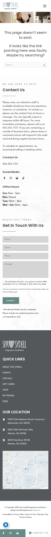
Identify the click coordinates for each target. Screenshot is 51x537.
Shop (5, 390)
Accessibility (7, 514)
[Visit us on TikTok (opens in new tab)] (23, 178)
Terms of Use (31, 514)
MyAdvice (36, 510)
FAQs (5, 401)
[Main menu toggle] (44, 6)
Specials (7, 378)
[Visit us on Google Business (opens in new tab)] (17, 178)
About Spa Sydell (12, 367)
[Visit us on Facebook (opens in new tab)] (4, 178)
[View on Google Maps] (25, 470)
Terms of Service (8, 292)
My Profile (8, 396)
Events (7, 373)
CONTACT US (41, 533)
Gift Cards (9, 384)
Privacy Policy (41, 289)
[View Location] (5, 419)
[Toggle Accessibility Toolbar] (6, 525)
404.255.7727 (10, 128)
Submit (11, 300)
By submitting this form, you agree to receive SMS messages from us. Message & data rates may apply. (25, 282)
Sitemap (40, 514)
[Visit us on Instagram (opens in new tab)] (11, 178)
